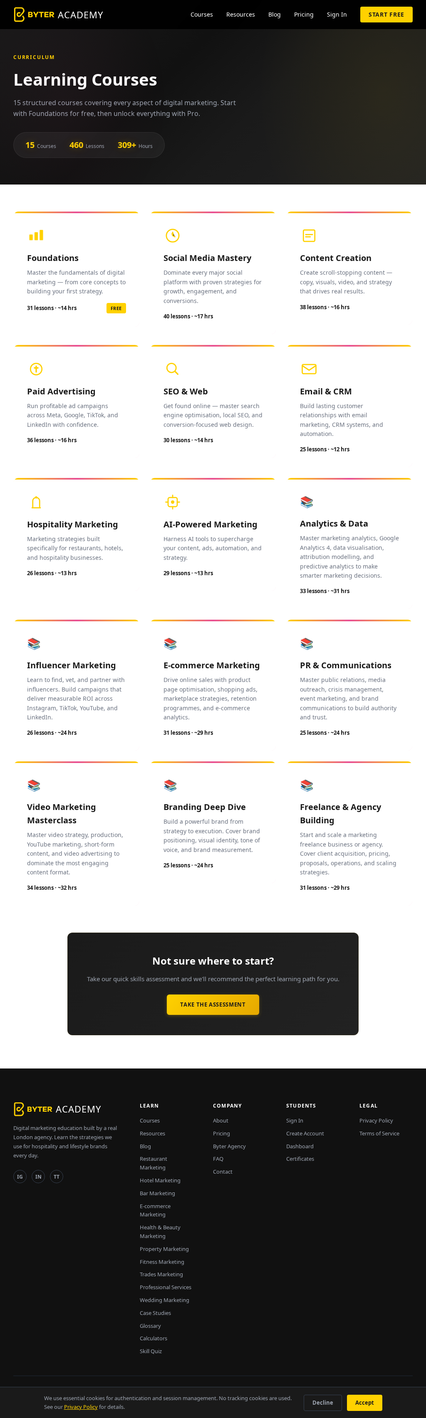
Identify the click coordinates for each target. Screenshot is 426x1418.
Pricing (304, 14)
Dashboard (300, 1146)
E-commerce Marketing (155, 1210)
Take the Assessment (212, 1004)
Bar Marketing (157, 1193)
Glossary (150, 1325)
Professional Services (165, 1287)
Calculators (153, 1338)
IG (20, 1176)
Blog (274, 14)
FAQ (218, 1158)
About (220, 1120)
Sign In (337, 14)
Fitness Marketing (162, 1261)
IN (38, 1176)
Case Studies (155, 1313)
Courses (202, 14)
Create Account (305, 1133)
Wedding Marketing (164, 1300)
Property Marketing (164, 1249)
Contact (223, 1171)
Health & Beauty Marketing (160, 1232)
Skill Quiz (151, 1351)
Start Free (386, 14)
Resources (240, 14)
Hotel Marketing (160, 1180)
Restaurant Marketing (153, 1163)
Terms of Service (379, 1133)
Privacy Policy (376, 1120)
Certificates (300, 1158)
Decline (322, 1402)
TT (56, 1176)
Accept (364, 1402)
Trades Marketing (161, 1274)
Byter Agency (229, 1146)
